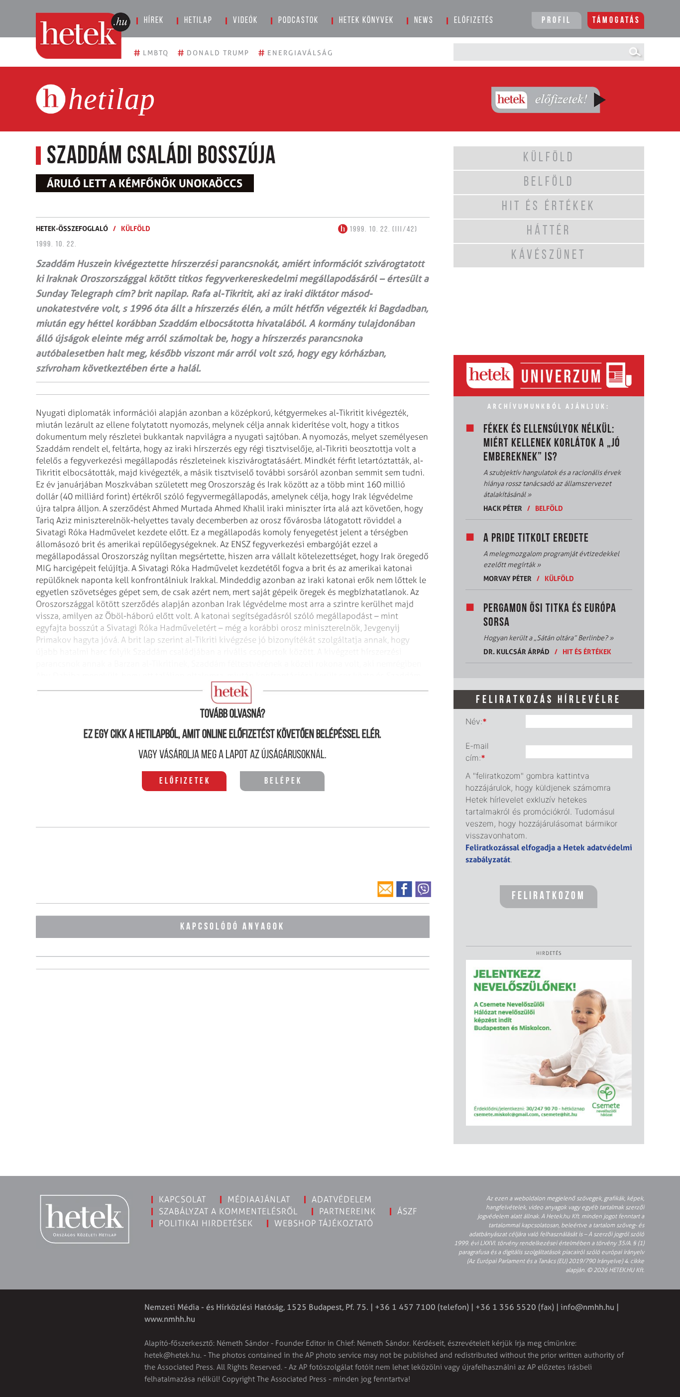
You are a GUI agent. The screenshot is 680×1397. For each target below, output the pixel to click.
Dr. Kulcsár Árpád (516, 651)
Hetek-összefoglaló (72, 228)
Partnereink (347, 1211)
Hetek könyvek (366, 20)
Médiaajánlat (258, 1199)
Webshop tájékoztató (323, 1223)
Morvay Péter (507, 578)
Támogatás (616, 20)
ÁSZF (407, 1211)
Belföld (549, 508)
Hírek (154, 20)
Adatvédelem (342, 1199)
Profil (556, 20)
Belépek (283, 781)
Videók (245, 20)
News (424, 20)
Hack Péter (502, 508)
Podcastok (298, 20)
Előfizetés (474, 20)
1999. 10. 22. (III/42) (382, 229)
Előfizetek (185, 781)
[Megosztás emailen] (385, 889)
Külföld (135, 228)
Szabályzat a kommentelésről (228, 1211)
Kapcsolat (182, 1199)
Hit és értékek (587, 651)
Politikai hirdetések (206, 1223)
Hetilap (198, 20)
